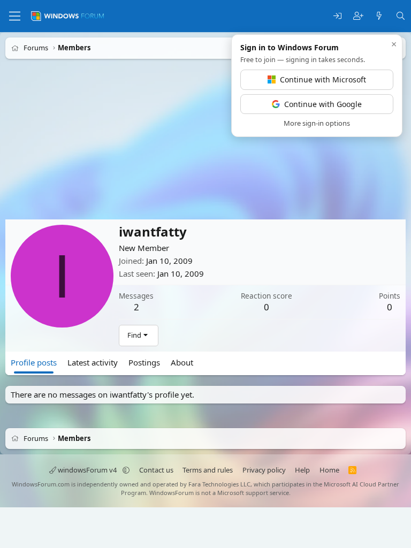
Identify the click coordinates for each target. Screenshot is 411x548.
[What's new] (379, 16)
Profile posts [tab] (34, 362)
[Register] (358, 16)
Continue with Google (323, 104)
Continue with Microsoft (323, 79)
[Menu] (14, 16)
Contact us (156, 470)
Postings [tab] (144, 362)
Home (329, 470)
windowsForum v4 (87, 470)
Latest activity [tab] (92, 362)
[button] (126, 470)
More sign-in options (317, 123)
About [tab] (182, 362)
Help (302, 470)
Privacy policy (264, 470)
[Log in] (337, 16)
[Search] (400, 16)
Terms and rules (207, 470)
